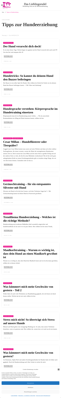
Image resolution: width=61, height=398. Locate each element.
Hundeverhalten (8, 316)
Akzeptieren (30, 383)
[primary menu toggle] (2, 5)
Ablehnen (30, 387)
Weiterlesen (8, 56)
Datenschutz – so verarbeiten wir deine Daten (26, 395)
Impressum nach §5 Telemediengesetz (43, 395)
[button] (58, 369)
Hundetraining (8, 138)
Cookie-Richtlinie (14, 395)
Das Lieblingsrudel (35, 4)
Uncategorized (8, 72)
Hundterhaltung (8, 42)
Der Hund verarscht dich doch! (22, 46)
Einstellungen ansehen (30, 391)
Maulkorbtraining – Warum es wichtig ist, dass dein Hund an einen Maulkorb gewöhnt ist (30, 253)
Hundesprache (7, 105)
